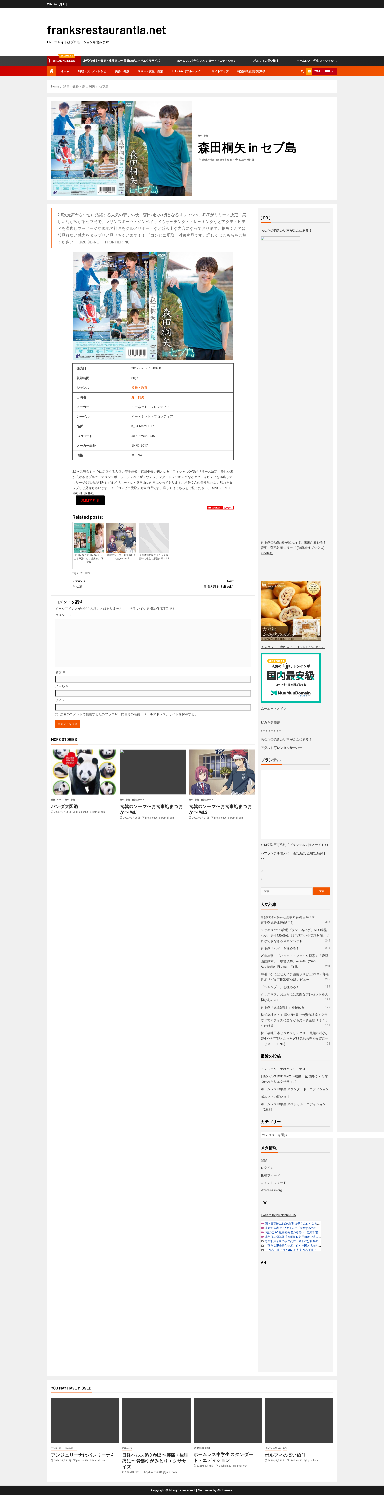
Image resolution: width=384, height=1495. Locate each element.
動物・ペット (57, 800)
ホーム (65, 71)
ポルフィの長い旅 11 (231, 60)
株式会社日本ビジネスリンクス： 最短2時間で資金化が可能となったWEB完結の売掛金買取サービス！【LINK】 (294, 1038)
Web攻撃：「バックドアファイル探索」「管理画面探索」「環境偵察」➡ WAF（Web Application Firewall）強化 (294, 961)
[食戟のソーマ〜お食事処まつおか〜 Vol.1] (153, 772)
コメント (63, 615)
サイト (60, 700)
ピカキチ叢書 (270, 722)
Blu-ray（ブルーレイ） (187, 71)
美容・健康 (122, 71)
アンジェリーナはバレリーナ (64, 1448)
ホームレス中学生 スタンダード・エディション (171, 60)
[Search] (302, 71)
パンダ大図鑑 (64, 806)
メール (62, 686)
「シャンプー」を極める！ (280, 987)
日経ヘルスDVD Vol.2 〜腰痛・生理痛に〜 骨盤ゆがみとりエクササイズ (155, 1460)
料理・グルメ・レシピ (92, 71)
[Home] (51, 71)
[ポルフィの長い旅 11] (299, 1420)
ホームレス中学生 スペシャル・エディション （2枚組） (296, 60)
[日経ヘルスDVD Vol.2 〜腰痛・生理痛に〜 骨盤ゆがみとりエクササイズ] (156, 1420)
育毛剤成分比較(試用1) (277, 922)
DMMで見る (90, 500)
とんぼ (78, 584)
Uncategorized (202, 1448)
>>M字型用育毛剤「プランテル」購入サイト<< (294, 845)
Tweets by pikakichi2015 (278, 1215)
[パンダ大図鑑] (84, 772)
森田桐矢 (137, 397)
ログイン (267, 1168)
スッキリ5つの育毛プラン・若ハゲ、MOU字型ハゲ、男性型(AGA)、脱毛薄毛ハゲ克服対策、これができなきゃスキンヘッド (295, 935)
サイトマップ (220, 71)
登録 (264, 1160)
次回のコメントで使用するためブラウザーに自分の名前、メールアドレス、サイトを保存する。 (129, 714)
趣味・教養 (203, 136)
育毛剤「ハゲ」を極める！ (280, 948)
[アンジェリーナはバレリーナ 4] (85, 1420)
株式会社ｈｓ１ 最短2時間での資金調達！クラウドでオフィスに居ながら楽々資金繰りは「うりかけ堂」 (294, 1020)
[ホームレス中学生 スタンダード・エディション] (228, 1420)
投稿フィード (270, 1175)
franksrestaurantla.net (106, 29)
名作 (285, 1448)
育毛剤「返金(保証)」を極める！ (284, 1007)
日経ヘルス (127, 1448)
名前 (60, 672)
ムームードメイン (273, 708)
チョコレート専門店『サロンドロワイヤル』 (293, 647)
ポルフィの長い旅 (273, 1448)
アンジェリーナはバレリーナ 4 (283, 1069)
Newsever (205, 1490)
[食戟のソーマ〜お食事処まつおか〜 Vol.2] (222, 772)
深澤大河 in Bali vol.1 (218, 584)
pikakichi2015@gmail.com (217, 159)
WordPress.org (271, 1190)
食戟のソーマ (138, 800)
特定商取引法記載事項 (251, 71)
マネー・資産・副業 (150, 71)
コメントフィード (273, 1183)
